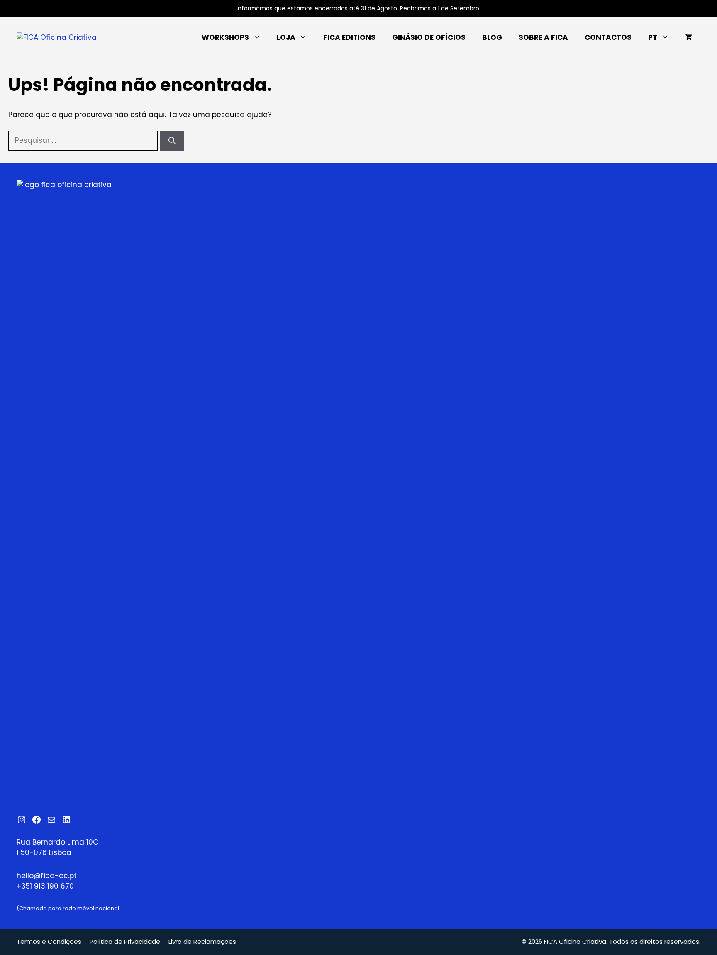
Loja (286, 37)
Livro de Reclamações (202, 941)
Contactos (608, 37)
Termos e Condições (49, 941)
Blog (492, 37)
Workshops (225, 37)
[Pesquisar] (172, 141)
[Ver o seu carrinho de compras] (688, 37)
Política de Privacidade (125, 941)
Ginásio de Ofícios (429, 37)
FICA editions (349, 37)
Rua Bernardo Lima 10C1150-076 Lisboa (57, 847)
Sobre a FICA (543, 37)
